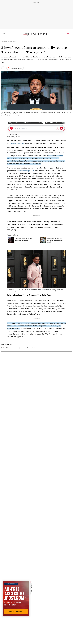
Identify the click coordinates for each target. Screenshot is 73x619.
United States (5, 348)
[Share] (3, 68)
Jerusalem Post (5, 41)
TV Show (34, 348)
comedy (15, 348)
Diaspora (13, 41)
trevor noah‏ (24, 348)
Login (67, 33)
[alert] (16, 598)
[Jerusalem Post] (36, 34)
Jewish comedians (18, 143)
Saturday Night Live (26, 171)
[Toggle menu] (4, 33)
